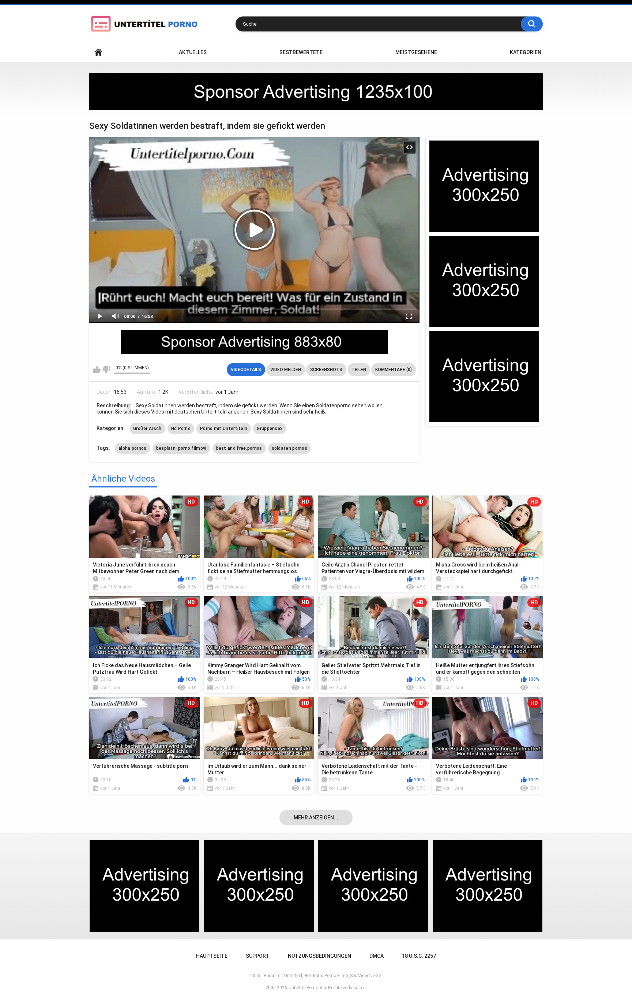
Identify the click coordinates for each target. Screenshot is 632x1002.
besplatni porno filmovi (181, 448)
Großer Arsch (147, 428)
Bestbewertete (301, 52)
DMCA (376, 956)
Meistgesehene (416, 52)
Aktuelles (193, 52)
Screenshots (326, 369)
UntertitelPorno (303, 987)
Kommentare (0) (393, 369)
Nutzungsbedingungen (319, 956)
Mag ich (97, 369)
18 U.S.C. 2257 (419, 956)
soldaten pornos (290, 448)
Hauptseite (98, 52)
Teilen (358, 369)
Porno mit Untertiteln (223, 428)
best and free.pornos (239, 448)
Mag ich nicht (106, 369)
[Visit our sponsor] (316, 91)
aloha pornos (132, 448)
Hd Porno (181, 428)
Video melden (285, 369)
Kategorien (525, 52)
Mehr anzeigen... (316, 817)
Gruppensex (269, 428)
